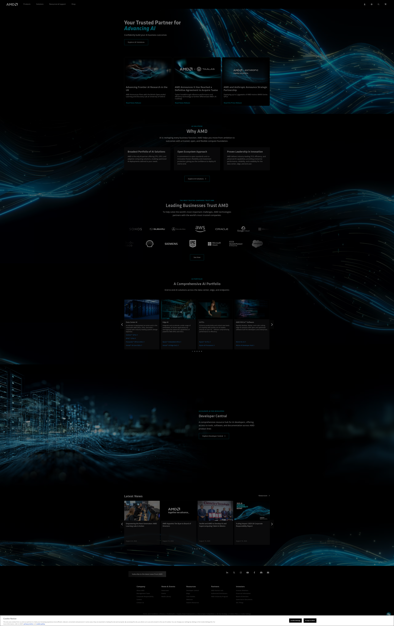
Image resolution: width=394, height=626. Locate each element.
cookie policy (40, 624)
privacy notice (28, 624)
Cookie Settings (295, 620)
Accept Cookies (310, 620)
